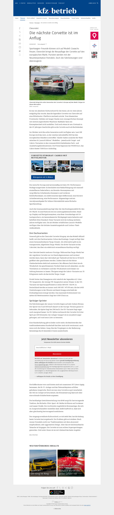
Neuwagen (37, 22)
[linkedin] (20, 39)
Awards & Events (41, 18)
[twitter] (20, 32)
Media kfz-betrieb (63, 496)
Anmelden (92, 3)
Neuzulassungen (54, 18)
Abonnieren (57, 354)
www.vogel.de (87, 505)
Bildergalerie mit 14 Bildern (43, 177)
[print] (20, 47)
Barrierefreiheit (93, 496)
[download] (20, 51)
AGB (18, 496)
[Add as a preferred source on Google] (57, 492)
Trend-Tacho (75, 18)
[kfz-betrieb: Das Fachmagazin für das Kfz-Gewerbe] (16, 18)
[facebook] (20, 28)
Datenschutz (86, 496)
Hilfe (29, 496)
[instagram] (71, 488)
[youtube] (62, 488)
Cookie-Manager (23, 496)
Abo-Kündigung (34, 496)
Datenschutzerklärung (42, 366)
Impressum (45, 498)
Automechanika (85, 18)
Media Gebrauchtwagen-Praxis (75, 496)
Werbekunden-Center (53, 496)
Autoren (69, 498)
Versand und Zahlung (53, 498)
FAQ (60, 498)
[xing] (20, 36)
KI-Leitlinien (64, 498)
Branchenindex (65, 18)
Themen (22, 18)
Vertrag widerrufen (43, 496)
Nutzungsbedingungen (42, 364)
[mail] (20, 43)
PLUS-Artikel (31, 18)
